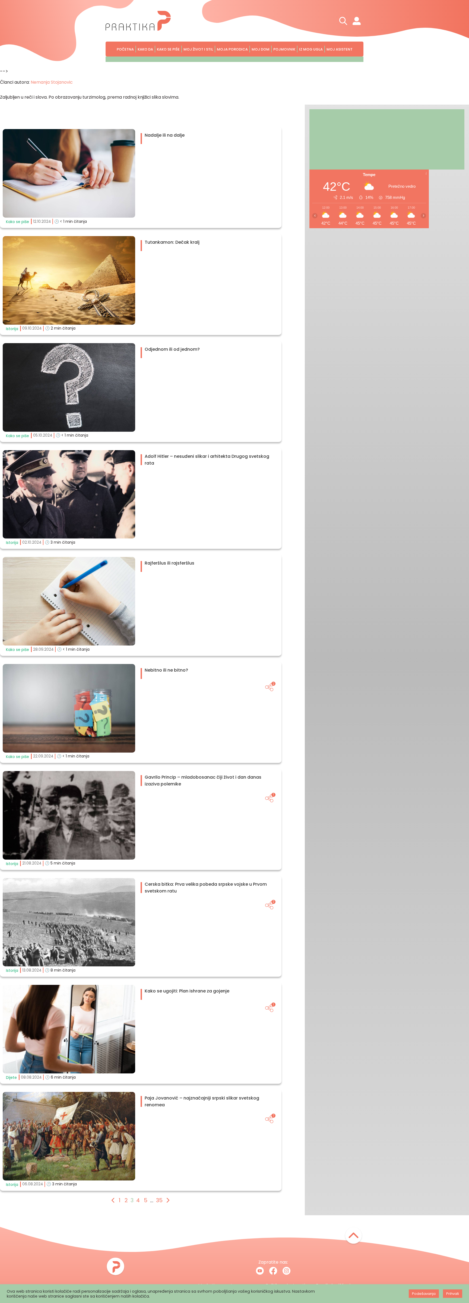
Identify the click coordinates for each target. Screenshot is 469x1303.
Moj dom (261, 49)
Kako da (145, 49)
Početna (125, 49)
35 (159, 1200)
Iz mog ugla (311, 49)
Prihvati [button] (452, 1293)
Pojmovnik (284, 49)
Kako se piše (168, 49)
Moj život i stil (198, 49)
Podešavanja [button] (424, 1293)
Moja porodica (232, 49)
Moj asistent (340, 49)
